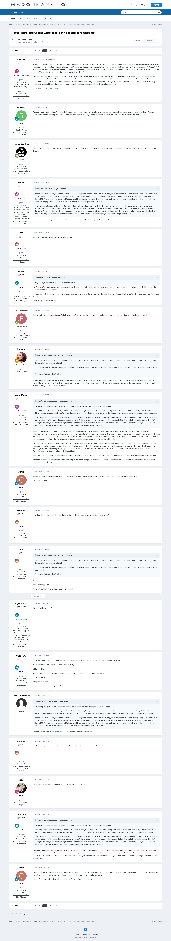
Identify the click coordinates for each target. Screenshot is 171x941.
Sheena (21, 349)
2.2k (22, 128)
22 (22, 51)
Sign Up (156, 5)
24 (31, 51)
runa (21, 233)
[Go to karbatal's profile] (21, 749)
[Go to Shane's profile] (21, 279)
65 (22, 369)
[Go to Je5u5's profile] (21, 191)
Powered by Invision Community (85, 937)
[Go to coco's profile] (21, 788)
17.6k (22, 415)
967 (22, 800)
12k (22, 203)
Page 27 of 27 (55, 51)
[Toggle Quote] (36, 189)
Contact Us (86, 935)
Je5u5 (21, 182)
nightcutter (21, 603)
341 (22, 80)
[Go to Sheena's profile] (21, 357)
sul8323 (21, 59)
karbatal (21, 741)
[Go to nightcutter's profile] (21, 611)
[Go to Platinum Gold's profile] (14, 40)
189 (22, 164)
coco (20, 780)
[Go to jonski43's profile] (21, 518)
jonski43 (21, 510)
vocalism (21, 656)
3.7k (22, 292)
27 (44, 51)
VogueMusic (21, 395)
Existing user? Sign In (139, 5)
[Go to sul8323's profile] (21, 68)
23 (27, 51)
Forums (13, 18)
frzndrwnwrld (21, 310)
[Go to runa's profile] (21, 241)
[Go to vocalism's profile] (21, 664)
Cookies (95, 935)
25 (36, 51)
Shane (21, 271)
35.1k (22, 761)
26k (22, 253)
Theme (75, 935)
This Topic (149, 12)
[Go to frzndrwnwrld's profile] (21, 318)
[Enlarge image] (57, 301)
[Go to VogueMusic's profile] (21, 403)
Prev (17, 51)
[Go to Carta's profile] (21, 480)
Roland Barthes (21, 144)
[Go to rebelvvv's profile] (21, 115)
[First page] (12, 50)
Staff (21, 18)
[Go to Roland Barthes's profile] (21, 152)
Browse (14, 12)
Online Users (32, 18)
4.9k (22, 531)
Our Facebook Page (48, 18)
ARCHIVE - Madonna (41, 42)
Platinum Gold (26, 39)
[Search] (159, 12)
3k (22, 492)
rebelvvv (21, 107)
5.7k (22, 624)
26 (40, 51)
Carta (21, 472)
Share (138, 41)
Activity (24, 12)
